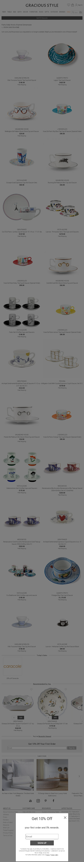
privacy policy (54, 855)
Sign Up (42, 843)
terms (48, 855)
